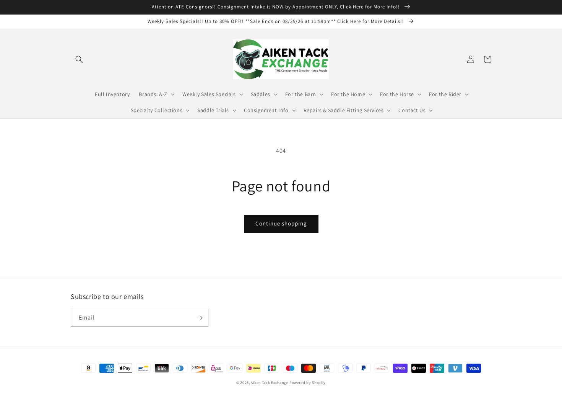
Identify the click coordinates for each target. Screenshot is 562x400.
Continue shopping (281, 223)
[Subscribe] (199, 318)
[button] (79, 59)
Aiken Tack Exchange (269, 382)
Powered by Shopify (307, 382)
